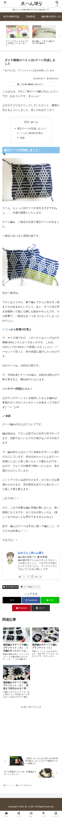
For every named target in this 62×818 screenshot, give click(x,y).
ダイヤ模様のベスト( (31, 587)
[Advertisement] (31, 729)
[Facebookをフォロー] (28, 576)
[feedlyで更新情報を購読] (36, 576)
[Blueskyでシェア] (38, 752)
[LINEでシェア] (51, 760)
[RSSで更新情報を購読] (40, 576)
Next (59, 36)
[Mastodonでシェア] (24, 752)
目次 (26, 122)
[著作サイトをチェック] (20, 576)
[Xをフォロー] (24, 576)
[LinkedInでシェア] (31, 768)
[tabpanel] (17, 36)
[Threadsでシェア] (24, 760)
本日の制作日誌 (12, 587)
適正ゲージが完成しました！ (32, 128)
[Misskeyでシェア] (51, 752)
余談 (22, 137)
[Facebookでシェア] (10, 760)
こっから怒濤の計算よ (31, 133)
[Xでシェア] (10, 752)
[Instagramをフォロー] (32, 576)
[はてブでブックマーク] (38, 760)
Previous (2, 36)
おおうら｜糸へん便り (31, 552)
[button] (40, 608)
